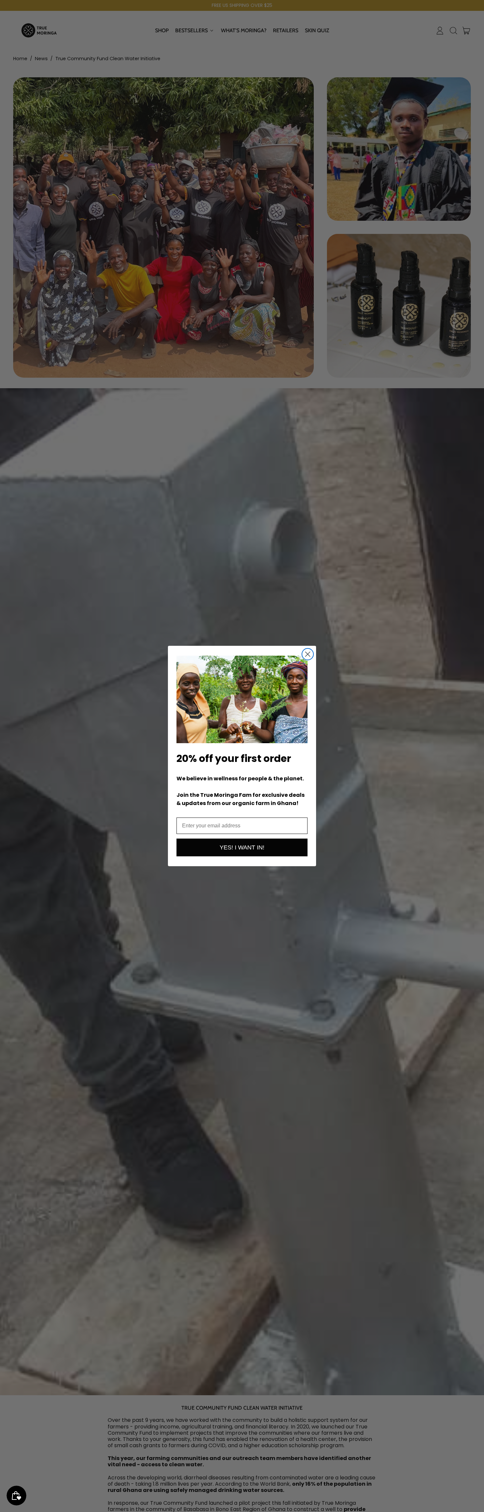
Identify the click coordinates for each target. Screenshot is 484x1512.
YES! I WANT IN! (242, 847)
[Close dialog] (307, 654)
